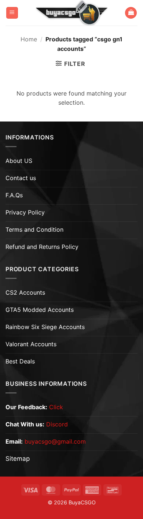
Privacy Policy (25, 212)
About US (19, 160)
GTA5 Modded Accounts (40, 309)
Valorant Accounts (31, 344)
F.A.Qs (14, 195)
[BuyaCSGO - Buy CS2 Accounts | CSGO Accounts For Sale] (71, 13)
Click (56, 407)
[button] (12, 13)
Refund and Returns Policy (42, 246)
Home (29, 39)
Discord (57, 424)
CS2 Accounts (25, 292)
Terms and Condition (34, 229)
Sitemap (18, 458)
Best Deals (20, 361)
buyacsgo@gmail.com (55, 441)
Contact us (21, 178)
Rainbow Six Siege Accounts (45, 327)
